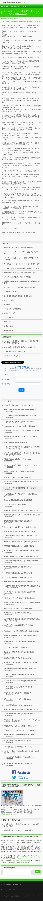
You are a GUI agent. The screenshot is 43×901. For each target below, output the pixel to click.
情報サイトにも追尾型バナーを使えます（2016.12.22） (17, 693)
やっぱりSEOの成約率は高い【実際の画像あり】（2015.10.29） (20, 410)
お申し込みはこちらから (9, 814)
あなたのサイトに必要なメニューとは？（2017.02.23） (17, 741)
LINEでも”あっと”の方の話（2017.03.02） (18, 747)
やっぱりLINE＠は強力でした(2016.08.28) (18, 608)
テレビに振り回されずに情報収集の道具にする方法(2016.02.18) (21, 482)
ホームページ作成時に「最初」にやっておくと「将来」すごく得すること (21, 342)
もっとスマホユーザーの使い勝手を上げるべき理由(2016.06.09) (21, 551)
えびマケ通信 (6, 401)
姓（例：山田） (6, 379)
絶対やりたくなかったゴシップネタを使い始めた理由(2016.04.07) (22, 515)
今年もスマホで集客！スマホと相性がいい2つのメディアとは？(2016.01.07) (21, 448)
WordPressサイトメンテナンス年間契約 (17, 277)
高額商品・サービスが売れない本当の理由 (18, 830)
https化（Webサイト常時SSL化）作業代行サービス (21, 268)
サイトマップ (8, 322)
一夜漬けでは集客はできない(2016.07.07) (18, 573)
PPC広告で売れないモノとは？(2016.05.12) (18, 405)
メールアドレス (6, 374)
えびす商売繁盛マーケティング (13, 2)
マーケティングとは (11, 291)
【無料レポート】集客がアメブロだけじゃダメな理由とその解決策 (22, 825)
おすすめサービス (10, 313)
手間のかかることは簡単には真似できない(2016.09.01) (18, 613)
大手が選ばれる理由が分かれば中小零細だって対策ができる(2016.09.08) (22, 620)
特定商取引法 (8, 330)
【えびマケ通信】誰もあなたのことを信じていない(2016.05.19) (21, 536)
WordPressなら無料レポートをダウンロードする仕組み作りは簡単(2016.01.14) (22, 454)
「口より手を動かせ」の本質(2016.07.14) (18, 577)
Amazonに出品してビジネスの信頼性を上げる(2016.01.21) (19, 472)
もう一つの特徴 (9, 300)
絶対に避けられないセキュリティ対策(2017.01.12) (21, 709)
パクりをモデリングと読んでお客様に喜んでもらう (21, 598)
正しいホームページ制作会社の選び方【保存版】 (20, 287)
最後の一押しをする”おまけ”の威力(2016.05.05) (20, 531)
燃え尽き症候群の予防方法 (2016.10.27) (17, 658)
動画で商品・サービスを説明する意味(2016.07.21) (21, 581)
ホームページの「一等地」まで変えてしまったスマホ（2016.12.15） (22, 466)
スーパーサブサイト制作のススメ (15, 351)
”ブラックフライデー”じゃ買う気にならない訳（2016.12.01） (20, 681)
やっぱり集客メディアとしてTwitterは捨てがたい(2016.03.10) (20, 495)
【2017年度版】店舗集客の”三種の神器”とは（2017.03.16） (19, 758)
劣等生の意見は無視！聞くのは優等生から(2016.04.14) (18, 521)
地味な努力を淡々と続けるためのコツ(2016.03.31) (21, 510)
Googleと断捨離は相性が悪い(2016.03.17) (18, 500)
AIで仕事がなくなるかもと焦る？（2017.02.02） (20, 726)
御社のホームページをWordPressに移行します (20, 272)
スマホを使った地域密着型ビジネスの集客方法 (20, 347)
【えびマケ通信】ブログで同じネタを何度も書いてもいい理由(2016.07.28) (22, 586)
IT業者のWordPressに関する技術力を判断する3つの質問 (22, 282)
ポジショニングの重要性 (12, 309)
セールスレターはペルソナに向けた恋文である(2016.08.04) (20, 593)
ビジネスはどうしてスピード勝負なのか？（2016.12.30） (18, 700)
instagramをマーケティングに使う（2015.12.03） (21, 426)
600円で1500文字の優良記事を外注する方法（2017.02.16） (19, 735)
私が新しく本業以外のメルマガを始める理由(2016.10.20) (19, 653)
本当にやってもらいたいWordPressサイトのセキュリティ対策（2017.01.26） (22, 720)
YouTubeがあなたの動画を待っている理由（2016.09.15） (18, 626)
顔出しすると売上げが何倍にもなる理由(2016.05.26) (21, 541)
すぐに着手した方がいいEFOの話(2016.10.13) (19, 647)
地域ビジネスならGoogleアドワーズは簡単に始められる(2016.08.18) (22, 603)
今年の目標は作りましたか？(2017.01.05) (18, 705)
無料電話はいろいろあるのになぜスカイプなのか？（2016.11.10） (21, 663)
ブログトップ (8, 317)
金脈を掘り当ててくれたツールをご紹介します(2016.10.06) (20, 642)
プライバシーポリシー (9, 889)
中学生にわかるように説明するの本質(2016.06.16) (21, 556)
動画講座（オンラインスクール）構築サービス (20, 247)
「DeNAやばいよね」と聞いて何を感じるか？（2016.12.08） (19, 687)
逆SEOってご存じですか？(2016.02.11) (17, 477)
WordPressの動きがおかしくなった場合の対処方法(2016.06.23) (21, 561)
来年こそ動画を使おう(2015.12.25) (15, 442)
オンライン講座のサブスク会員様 (20, 860)
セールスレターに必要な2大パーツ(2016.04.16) (20, 527)
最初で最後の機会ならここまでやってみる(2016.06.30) (18, 567)
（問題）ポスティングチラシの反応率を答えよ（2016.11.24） (20, 675)
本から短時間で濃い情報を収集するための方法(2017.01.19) (20, 714)
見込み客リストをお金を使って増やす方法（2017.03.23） (18, 764)
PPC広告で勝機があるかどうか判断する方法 (19, 546)
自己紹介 (7, 304)
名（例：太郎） (6, 384)
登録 (21, 390)
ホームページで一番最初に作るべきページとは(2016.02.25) (20, 488)
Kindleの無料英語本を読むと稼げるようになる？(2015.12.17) (20, 437)
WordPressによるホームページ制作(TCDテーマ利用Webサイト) (22, 259)
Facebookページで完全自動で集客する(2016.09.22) (21, 631)
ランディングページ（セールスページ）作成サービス (22, 264)
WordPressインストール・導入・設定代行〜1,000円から (22, 252)
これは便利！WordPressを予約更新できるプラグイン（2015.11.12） (22, 416)
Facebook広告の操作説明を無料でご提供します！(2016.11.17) (21, 669)
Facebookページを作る (12, 356)
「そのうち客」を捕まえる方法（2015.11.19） (19, 422)
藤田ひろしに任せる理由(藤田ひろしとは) (18, 296)
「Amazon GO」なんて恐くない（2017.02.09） (20, 730)
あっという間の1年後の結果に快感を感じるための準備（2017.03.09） (21, 752)
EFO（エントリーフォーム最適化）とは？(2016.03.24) (18, 505)
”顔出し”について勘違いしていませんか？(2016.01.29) (18, 460)
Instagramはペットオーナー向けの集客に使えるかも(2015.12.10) (22, 431)
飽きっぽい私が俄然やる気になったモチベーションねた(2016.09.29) (22, 636)
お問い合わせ (8, 326)
